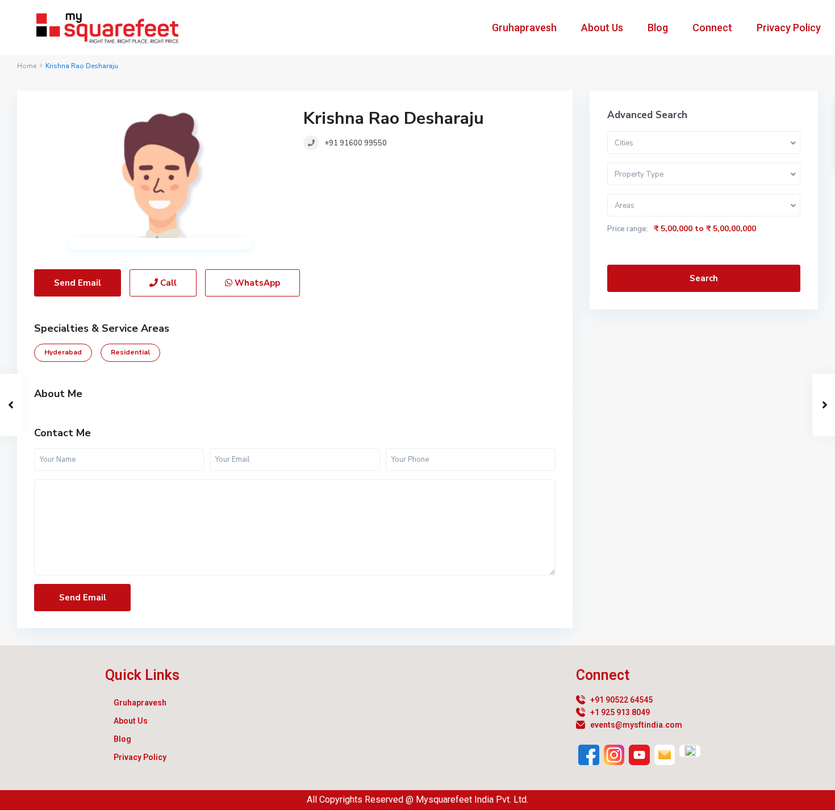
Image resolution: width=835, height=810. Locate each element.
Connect (712, 28)
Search (704, 278)
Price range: (627, 229)
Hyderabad (63, 352)
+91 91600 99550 (355, 143)
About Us (602, 28)
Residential (130, 352)
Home (26, 65)
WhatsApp (256, 283)
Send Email (77, 283)
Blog (658, 28)
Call (167, 283)
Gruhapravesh (524, 28)
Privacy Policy (789, 28)
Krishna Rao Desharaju (393, 118)
